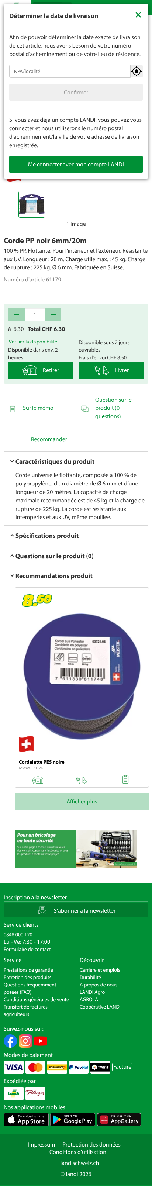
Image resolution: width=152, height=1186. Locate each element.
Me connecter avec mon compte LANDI (76, 164)
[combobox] (70, 71)
